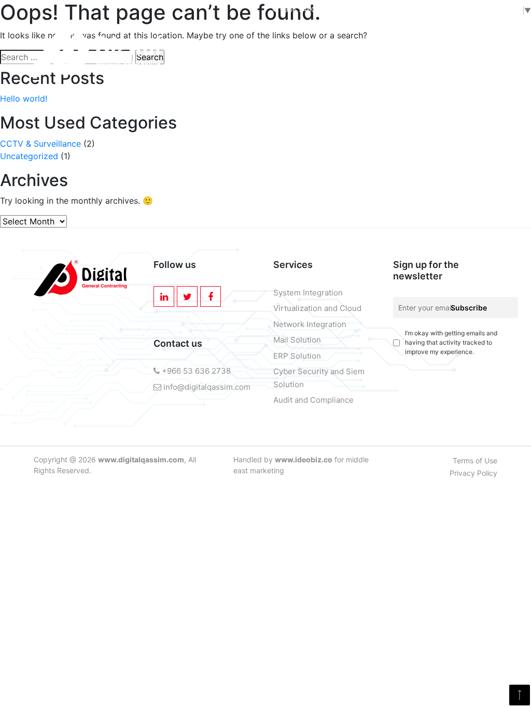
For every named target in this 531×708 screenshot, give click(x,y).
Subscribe (469, 307)
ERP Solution (297, 356)
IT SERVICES (146, 105)
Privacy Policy (473, 473)
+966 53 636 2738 (195, 371)
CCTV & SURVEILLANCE (245, 105)
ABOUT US (83, 105)
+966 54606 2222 (308, 9)
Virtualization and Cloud (317, 308)
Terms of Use (475, 460)
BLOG (331, 105)
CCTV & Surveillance (40, 143)
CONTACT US (386, 105)
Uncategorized (29, 156)
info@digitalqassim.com (407, 9)
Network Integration (309, 324)
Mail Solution (297, 340)
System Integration (308, 293)
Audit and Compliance (313, 400)
